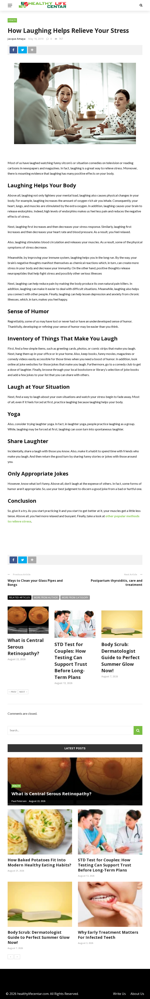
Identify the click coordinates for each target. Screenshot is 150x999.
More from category (75, 597)
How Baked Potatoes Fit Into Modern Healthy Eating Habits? (39, 862)
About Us (137, 994)
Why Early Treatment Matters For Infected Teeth (108, 935)
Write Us (119, 994)
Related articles (19, 597)
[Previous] (10, 956)
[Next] (17, 956)
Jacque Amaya (16, 38)
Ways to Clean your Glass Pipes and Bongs (35, 582)
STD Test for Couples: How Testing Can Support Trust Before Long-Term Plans (70, 660)
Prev (13, 691)
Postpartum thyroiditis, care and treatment (116, 582)
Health (12, 20)
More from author (46, 597)
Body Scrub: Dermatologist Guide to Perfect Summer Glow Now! (120, 657)
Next (22, 691)
